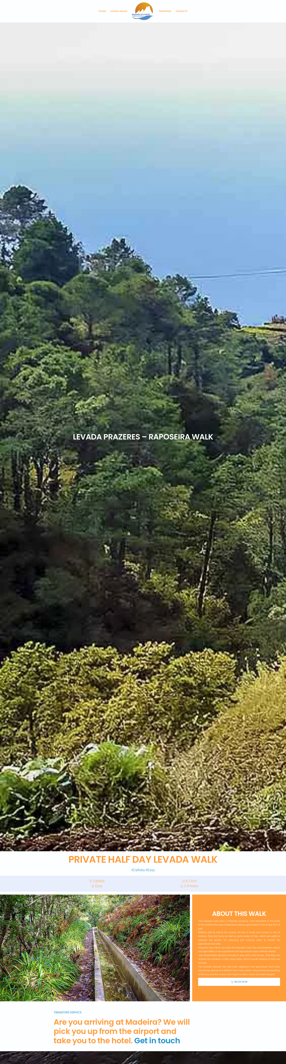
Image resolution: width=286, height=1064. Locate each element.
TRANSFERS (165, 11)
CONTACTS (181, 11)
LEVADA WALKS (118, 11)
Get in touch (157, 1040)
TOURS (102, 11)
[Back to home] (143, 11)
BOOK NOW (240, 981)
